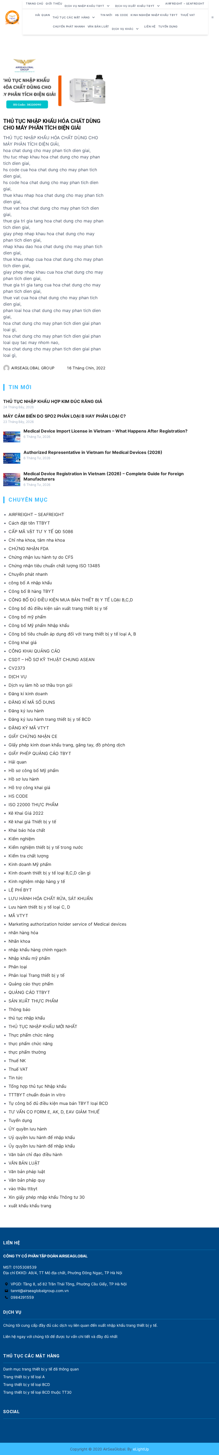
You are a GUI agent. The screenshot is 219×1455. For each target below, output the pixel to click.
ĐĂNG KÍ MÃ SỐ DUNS (32, 702)
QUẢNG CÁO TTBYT (29, 992)
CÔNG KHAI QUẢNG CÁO (34, 651)
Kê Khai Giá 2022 (26, 813)
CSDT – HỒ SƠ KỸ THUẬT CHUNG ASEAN (52, 659)
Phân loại (18, 966)
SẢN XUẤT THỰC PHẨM (33, 1001)
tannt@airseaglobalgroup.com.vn (40, 1290)
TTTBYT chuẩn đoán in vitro (37, 1094)
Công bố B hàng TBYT (31, 591)
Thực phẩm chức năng (31, 1035)
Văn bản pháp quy (27, 1180)
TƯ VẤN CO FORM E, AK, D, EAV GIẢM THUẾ (54, 1111)
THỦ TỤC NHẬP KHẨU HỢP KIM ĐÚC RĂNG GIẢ (52, 401)
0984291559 (22, 1297)
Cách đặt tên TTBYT (29, 523)
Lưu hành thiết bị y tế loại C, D (39, 907)
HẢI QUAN (42, 15)
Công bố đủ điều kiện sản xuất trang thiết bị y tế (58, 608)
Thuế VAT (188, 15)
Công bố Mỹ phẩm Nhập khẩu (39, 625)
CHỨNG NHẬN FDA (29, 548)
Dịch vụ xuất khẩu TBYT (135, 5)
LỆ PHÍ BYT (20, 890)
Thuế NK (17, 1060)
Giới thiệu (54, 3)
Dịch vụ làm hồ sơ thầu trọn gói (40, 685)
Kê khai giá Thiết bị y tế (32, 821)
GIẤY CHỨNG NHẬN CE (33, 736)
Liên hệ (150, 26)
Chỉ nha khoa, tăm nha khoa (37, 540)
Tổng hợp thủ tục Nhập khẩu (37, 1086)
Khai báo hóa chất (27, 830)
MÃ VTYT (18, 915)
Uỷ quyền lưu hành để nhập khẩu (42, 1137)
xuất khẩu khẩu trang (30, 1205)
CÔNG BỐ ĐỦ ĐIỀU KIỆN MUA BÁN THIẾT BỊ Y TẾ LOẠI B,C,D (71, 599)
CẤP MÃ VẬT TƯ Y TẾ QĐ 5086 (41, 531)
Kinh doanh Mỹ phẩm (30, 864)
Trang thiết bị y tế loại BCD (26, 1384)
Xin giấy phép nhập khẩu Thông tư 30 (47, 1197)
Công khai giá (23, 642)
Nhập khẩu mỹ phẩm (29, 958)
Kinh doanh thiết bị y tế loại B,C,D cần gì (50, 873)
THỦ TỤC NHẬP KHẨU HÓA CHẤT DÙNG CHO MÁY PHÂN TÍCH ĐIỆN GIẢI (51, 124)
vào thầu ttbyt (23, 1188)
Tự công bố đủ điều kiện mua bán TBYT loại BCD (58, 1103)
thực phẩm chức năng (31, 1043)
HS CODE (121, 15)
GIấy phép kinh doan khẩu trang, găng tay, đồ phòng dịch (67, 745)
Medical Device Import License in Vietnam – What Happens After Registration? (105, 431)
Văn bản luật (98, 26)
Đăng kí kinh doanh (28, 693)
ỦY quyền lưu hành (28, 1129)
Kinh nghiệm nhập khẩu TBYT (154, 15)
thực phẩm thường (27, 1052)
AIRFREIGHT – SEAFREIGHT (184, 3)
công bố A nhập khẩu (30, 582)
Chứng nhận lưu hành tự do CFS (41, 557)
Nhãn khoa (19, 941)
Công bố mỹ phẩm (27, 616)
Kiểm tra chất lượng (29, 855)
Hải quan (17, 762)
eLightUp (140, 1449)
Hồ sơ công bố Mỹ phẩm (34, 770)
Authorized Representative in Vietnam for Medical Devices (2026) (93, 452)
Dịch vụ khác (122, 28)
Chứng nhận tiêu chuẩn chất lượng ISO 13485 (54, 565)
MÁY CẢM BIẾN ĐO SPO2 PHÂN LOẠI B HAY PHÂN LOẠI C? (64, 416)
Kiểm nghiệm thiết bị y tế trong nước (46, 847)
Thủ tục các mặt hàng (71, 17)
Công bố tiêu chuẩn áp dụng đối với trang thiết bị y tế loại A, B (72, 634)
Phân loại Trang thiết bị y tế (36, 975)
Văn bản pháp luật (27, 1171)
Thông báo (19, 1009)
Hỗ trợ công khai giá (29, 787)
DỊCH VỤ (18, 676)
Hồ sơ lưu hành (24, 779)
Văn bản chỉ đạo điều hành (35, 1154)
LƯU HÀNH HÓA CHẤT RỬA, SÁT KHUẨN (51, 898)
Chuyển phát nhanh (69, 26)
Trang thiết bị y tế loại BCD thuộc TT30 (37, 1392)
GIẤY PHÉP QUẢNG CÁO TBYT (40, 753)
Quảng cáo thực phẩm (31, 983)
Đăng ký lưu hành (26, 710)
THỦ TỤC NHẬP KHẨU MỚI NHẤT (43, 1026)
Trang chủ (34, 3)
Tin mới (106, 15)
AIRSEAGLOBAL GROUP (32, 368)
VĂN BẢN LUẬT (24, 1163)
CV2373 (17, 668)
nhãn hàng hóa (23, 932)
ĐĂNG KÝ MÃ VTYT (29, 727)
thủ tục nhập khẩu (27, 1018)
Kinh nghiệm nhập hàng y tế (37, 881)
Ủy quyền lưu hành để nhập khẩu (42, 1146)
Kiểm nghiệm (22, 838)
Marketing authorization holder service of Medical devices (67, 924)
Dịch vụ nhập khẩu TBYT (84, 5)
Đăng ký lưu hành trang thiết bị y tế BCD (50, 719)
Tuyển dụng (168, 26)
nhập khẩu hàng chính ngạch (37, 949)
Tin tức (16, 1077)
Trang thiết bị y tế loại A (24, 1376)
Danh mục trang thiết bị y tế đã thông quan (41, 1369)
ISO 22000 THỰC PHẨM (33, 804)
